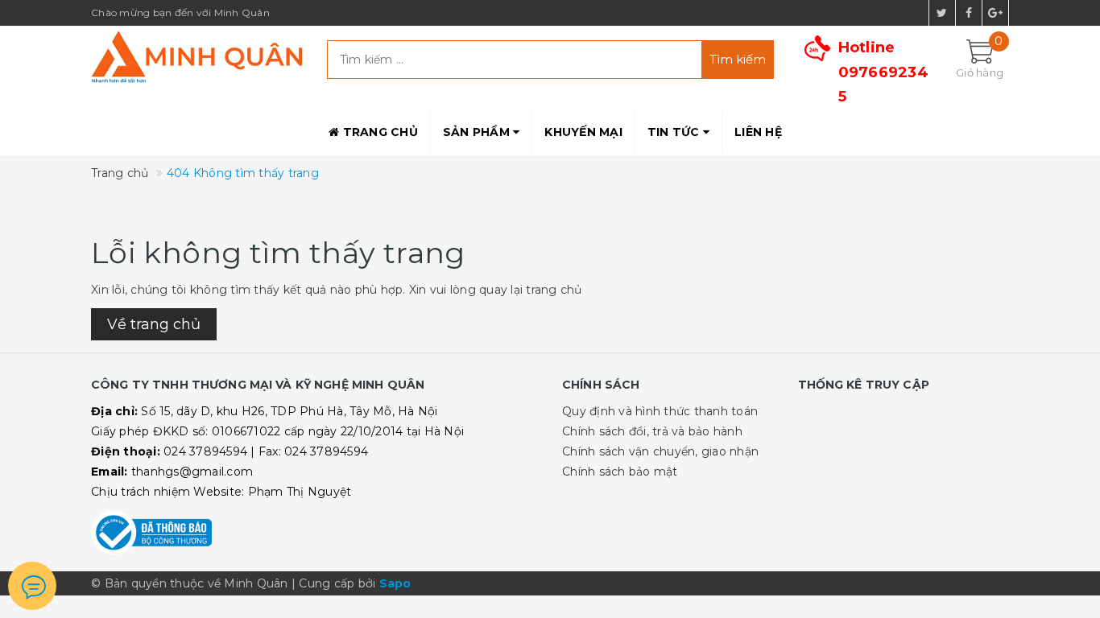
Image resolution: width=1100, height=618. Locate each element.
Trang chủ (378, 132)
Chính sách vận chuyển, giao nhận (660, 451)
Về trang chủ (154, 324)
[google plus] (995, 13)
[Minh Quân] (197, 57)
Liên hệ (758, 132)
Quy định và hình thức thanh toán (660, 411)
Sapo (395, 583)
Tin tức (675, 132)
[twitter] (942, 13)
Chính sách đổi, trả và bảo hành (652, 431)
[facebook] (969, 13)
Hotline (883, 72)
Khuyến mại (583, 132)
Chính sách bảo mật (620, 471)
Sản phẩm (478, 132)
